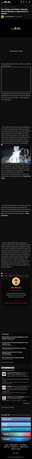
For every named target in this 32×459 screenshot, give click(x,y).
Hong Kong (11, 275)
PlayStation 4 (6, 7)
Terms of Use (24, 447)
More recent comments (7, 407)
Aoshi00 (9, 386)
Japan (16, 275)
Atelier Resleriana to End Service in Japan (14, 348)
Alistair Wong (10, 16)
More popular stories (7, 362)
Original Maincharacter (13, 373)
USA (27, 275)
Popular (12, 367)
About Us (7, 447)
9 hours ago (23, 400)
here (12, 267)
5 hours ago (9, 383)
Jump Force (22, 275)
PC (1, 7)
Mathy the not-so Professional (15, 397)
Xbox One (13, 7)
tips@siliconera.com (19, 457)
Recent (7, 367)
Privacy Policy (16, 449)
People (3, 367)
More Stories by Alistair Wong (16, 303)
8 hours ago (7, 393)
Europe (6, 275)
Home (7, 445)
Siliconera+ (23, 445)
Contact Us (15, 447)
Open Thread (14, 445)
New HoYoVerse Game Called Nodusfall (13, 357)
